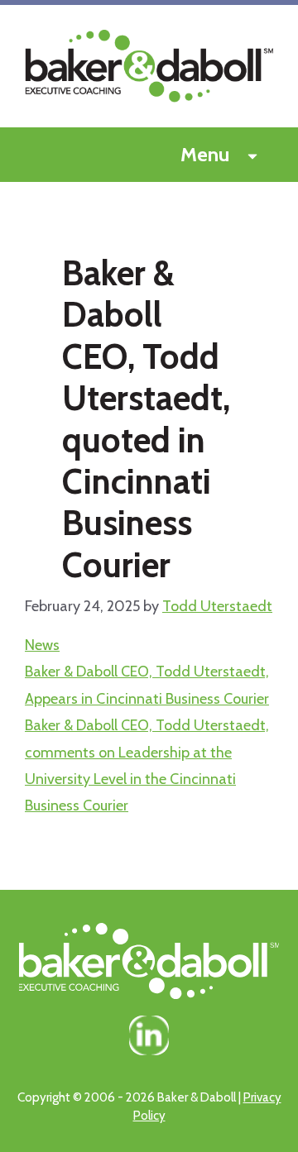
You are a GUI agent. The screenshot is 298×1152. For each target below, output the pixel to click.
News (42, 645)
